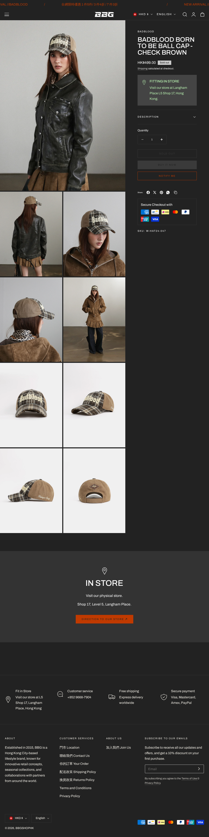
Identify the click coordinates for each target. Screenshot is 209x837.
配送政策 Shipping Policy (78, 772)
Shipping (143, 68)
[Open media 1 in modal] (117, 28)
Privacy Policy (70, 796)
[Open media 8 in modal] (54, 456)
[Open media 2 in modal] (54, 199)
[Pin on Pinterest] (161, 192)
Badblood (146, 31)
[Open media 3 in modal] (117, 199)
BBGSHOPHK (25, 828)
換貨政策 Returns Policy (77, 780)
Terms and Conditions (75, 788)
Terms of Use (189, 778)
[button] (7, 14)
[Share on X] (155, 192)
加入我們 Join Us (118, 747)
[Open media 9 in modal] (117, 456)
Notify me (167, 175)
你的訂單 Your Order (74, 763)
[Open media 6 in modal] (54, 370)
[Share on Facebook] (148, 192)
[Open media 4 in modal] (54, 285)
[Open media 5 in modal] (117, 285)
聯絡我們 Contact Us (75, 755)
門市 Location (69, 747)
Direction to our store (103, 619)
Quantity (143, 130)
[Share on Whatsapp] (168, 192)
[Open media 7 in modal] (117, 370)
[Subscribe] (199, 768)
